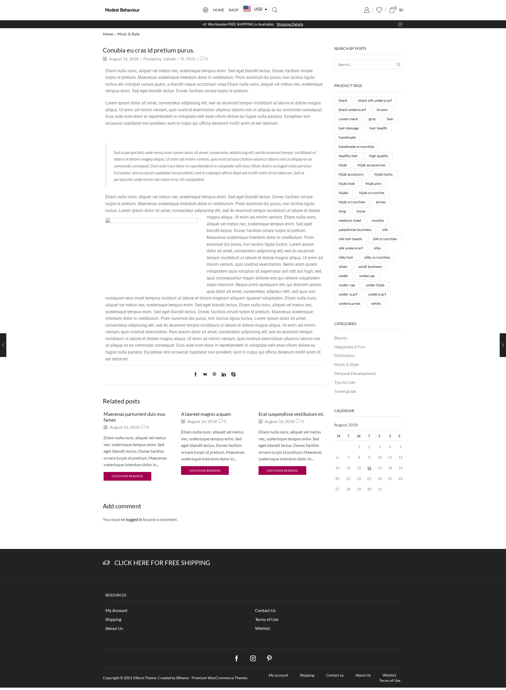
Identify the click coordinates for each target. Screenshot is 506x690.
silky (377, 248)
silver (343, 266)
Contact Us (265, 610)
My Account (116, 610)
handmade (347, 137)
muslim (378, 220)
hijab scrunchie (371, 192)
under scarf (348, 294)
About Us (114, 628)
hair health (378, 128)
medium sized (350, 220)
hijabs (343, 192)
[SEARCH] (398, 64)
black (343, 100)
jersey (381, 202)
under (343, 275)
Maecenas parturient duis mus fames (135, 417)
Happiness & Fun (349, 346)
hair (390, 119)
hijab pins (373, 183)
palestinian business (355, 229)
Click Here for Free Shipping (162, 562)
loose (361, 211)
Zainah (169, 58)
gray (372, 119)
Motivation (344, 355)
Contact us (335, 675)
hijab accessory (351, 174)
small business (370, 266)
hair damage (349, 128)
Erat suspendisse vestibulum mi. (291, 414)
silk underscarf (351, 248)
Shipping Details (290, 24)
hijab (343, 165)
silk (385, 229)
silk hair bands (350, 239)
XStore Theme (144, 677)
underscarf (377, 294)
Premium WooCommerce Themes (219, 677)
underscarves (350, 303)
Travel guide (345, 391)
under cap (347, 285)
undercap (367, 275)
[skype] (232, 374)
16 (369, 468)
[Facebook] (196, 374)
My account (278, 675)
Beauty (340, 337)
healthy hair (348, 155)
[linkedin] (223, 374)
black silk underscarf (375, 100)
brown (382, 109)
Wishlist (262, 628)
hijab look (347, 183)
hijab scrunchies (352, 202)
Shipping (113, 619)
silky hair (346, 257)
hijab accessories (371, 165)
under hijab (375, 285)
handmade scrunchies (356, 146)
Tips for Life (344, 382)
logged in (134, 519)
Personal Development (355, 373)
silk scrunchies (385, 239)
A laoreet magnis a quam (206, 414)
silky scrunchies (377, 257)
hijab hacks (383, 174)
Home (218, 10)
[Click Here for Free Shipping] (106, 563)
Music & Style (128, 34)
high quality (378, 155)
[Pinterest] (214, 374)
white (376, 303)
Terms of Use (266, 619)
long (342, 211)
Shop (233, 10)
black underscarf (352, 109)
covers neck (348, 119)
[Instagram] (253, 658)
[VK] (205, 374)
